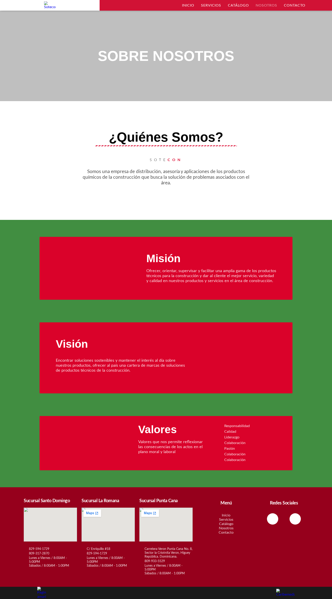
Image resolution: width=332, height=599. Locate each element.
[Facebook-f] (272, 519)
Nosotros (266, 5)
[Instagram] (295, 519)
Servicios (211, 5)
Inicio (188, 5)
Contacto (294, 5)
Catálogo (238, 5)
